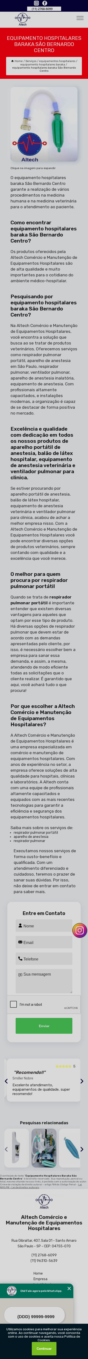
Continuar (44, 1348)
